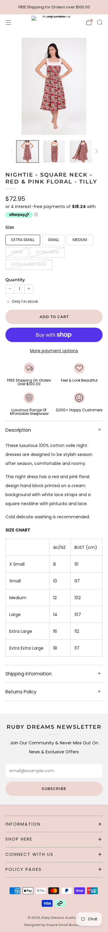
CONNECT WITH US (29, 854)
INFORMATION (23, 824)
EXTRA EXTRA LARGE (28, 264)
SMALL (53, 239)
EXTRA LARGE (47, 252)
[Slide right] (95, 151)
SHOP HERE (18, 839)
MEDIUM (80, 239)
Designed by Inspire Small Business (54, 924)
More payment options (54, 351)
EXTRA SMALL (22, 239)
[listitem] (54, 7)
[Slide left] (12, 151)
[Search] (100, 22)
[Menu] (8, 22)
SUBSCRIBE (54, 788)
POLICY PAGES (23, 869)
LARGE (16, 252)
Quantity (15, 279)
